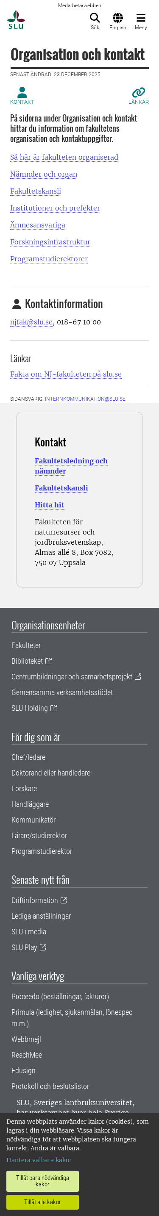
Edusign (23, 1070)
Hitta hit (49, 505)
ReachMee (26, 1054)
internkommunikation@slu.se (85, 399)
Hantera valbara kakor (39, 1160)
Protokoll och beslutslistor (50, 1086)
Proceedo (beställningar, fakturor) (60, 996)
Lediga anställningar (41, 915)
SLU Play (24, 947)
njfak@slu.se (31, 322)
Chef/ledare (28, 757)
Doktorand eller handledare (50, 772)
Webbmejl (26, 1039)
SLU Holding (29, 708)
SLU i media (28, 931)
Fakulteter (26, 645)
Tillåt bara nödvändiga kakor (42, 1181)
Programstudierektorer (49, 259)
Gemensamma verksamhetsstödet (62, 692)
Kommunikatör (33, 819)
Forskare (24, 788)
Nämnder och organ (43, 174)
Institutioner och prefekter (55, 208)
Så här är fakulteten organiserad (64, 157)
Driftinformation (34, 900)
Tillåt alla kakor (42, 1202)
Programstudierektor (41, 851)
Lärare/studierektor (39, 835)
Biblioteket (27, 660)
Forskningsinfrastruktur (50, 242)
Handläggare (30, 804)
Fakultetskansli (35, 191)
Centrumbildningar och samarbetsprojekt (71, 676)
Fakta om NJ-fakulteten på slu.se (66, 374)
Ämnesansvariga (37, 225)
